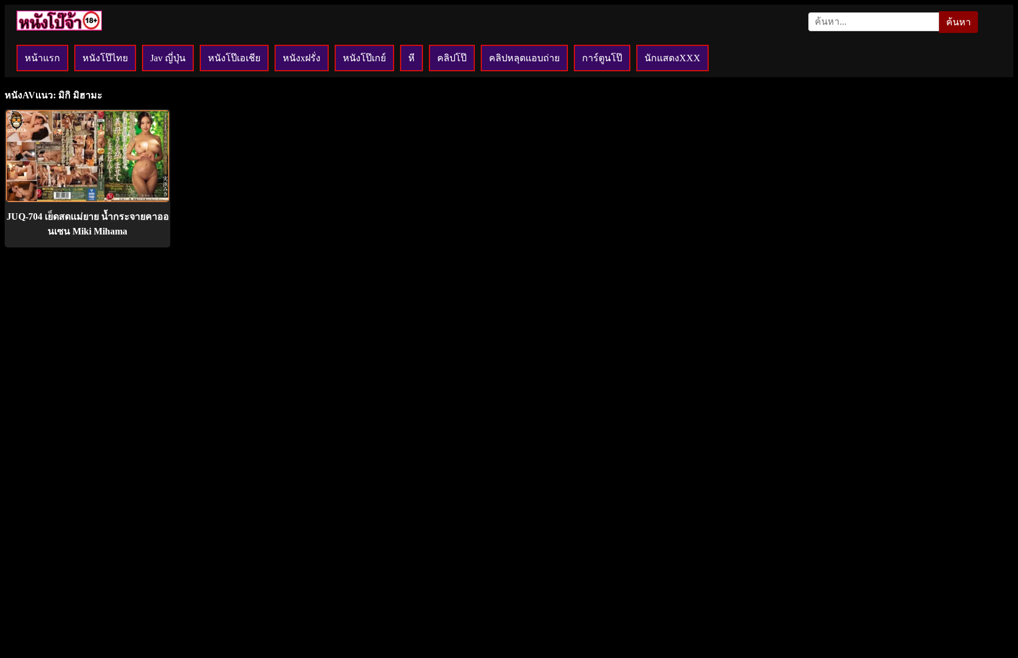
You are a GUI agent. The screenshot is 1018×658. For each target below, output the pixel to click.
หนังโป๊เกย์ (364, 58)
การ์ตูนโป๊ (602, 58)
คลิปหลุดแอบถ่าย (524, 58)
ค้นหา (958, 22)
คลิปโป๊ (452, 58)
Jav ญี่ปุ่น (168, 58)
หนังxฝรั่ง (301, 58)
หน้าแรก (42, 58)
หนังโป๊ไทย (105, 58)
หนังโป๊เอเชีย (234, 58)
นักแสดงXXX (672, 58)
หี (411, 58)
